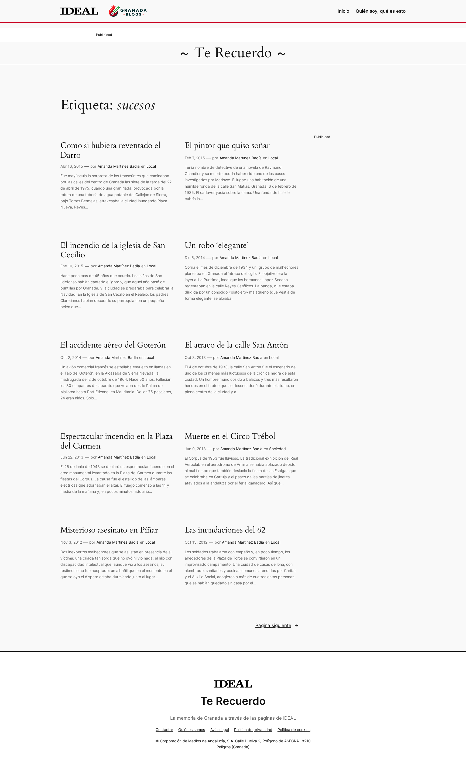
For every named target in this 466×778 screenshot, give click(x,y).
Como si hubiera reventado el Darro (110, 150)
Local (151, 166)
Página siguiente (277, 625)
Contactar (164, 729)
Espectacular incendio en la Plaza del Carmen (116, 441)
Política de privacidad (253, 729)
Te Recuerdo (233, 52)
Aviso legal (219, 729)
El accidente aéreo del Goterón (113, 345)
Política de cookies (293, 729)
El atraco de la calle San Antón (236, 345)
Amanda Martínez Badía (119, 166)
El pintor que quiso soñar (227, 146)
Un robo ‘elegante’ (217, 246)
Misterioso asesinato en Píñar (109, 530)
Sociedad (277, 448)
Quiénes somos (191, 729)
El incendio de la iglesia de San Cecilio (112, 250)
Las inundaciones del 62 (225, 530)
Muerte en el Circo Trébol (230, 437)
